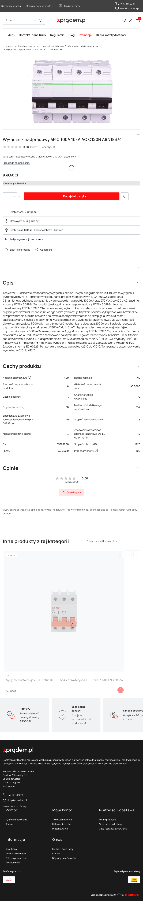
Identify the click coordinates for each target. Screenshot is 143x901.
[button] (41, 20)
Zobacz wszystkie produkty (101, 541)
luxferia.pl (22, 806)
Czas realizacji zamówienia (113, 828)
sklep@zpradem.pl (129, 8)
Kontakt (10, 824)
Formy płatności (107, 819)
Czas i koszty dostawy (110, 824)
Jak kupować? (13, 862)
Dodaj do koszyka (74, 196)
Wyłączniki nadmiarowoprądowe (83, 46)
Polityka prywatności (16, 858)
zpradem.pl (8, 46)
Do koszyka (120, 690)
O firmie (56, 853)
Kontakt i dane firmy (62, 849)
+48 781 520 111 (128, 3)
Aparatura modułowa (53, 46)
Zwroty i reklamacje (16, 853)
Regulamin (11, 849)
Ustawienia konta (61, 824)
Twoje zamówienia (62, 819)
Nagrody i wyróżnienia (64, 858)
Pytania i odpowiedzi (17, 819)
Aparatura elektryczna (28, 46)
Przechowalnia (60, 828)
